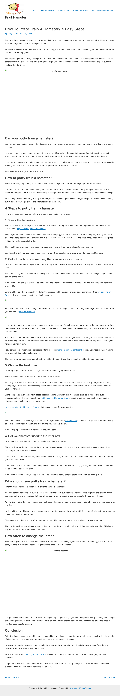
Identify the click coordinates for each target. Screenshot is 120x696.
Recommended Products (102, 10)
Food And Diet (47, 10)
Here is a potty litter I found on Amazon (22, 407)
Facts (35, 10)
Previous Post (12, 677)
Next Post (109, 677)
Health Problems (80, 10)
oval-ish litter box (27, 312)
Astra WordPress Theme (80, 688)
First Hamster (15, 17)
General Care (63, 10)
